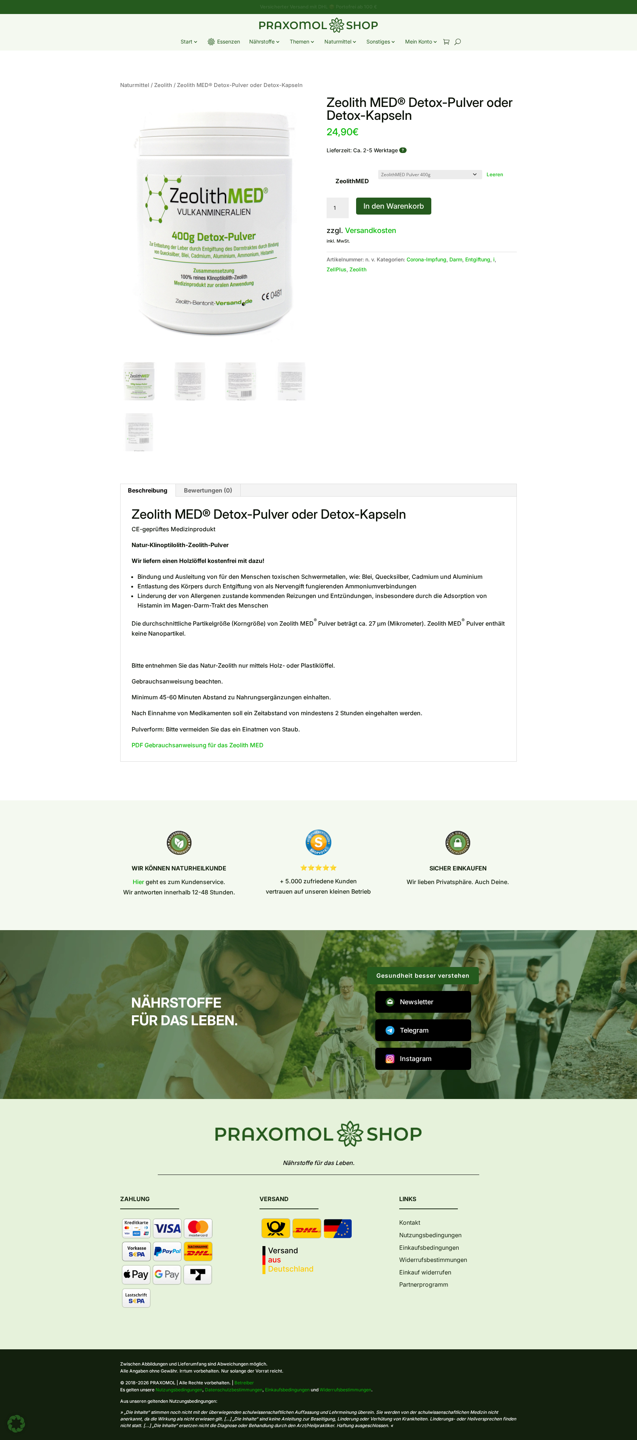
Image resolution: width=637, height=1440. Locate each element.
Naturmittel (337, 41)
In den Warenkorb (393, 206)
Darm (455, 259)
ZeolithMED (352, 181)
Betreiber (244, 1382)
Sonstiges (378, 41)
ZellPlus (337, 269)
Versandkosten (370, 230)
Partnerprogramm (423, 1284)
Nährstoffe (262, 41)
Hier (138, 882)
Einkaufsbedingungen (429, 1247)
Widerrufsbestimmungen (433, 1259)
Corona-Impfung (426, 259)
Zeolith (163, 85)
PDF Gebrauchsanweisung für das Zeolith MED (198, 745)
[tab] (208, 490)
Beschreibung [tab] (147, 490)
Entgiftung (477, 259)
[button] (16, 1424)
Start (186, 41)
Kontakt (409, 1222)
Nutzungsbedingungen (430, 1235)
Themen (299, 41)
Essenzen (228, 41)
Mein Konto (418, 41)
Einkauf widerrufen (425, 1272)
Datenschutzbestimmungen (233, 1389)
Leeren (495, 174)
